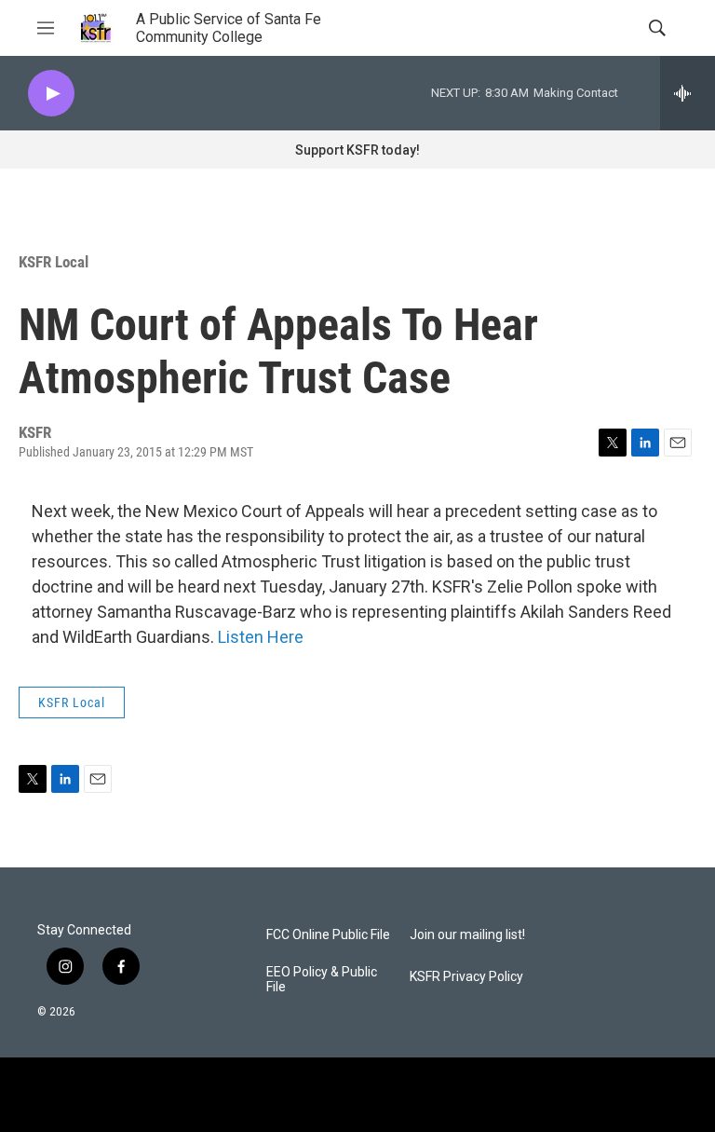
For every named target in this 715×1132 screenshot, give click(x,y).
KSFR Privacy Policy (466, 977)
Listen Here (261, 637)
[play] (51, 93)
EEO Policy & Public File (321, 979)
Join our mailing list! (467, 935)
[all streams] (687, 93)
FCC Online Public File (328, 935)
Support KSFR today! (357, 150)
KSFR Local (53, 261)
